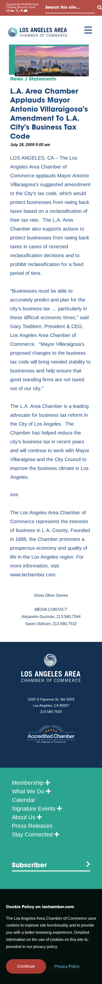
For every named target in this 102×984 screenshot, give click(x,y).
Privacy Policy (66, 966)
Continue (26, 966)
